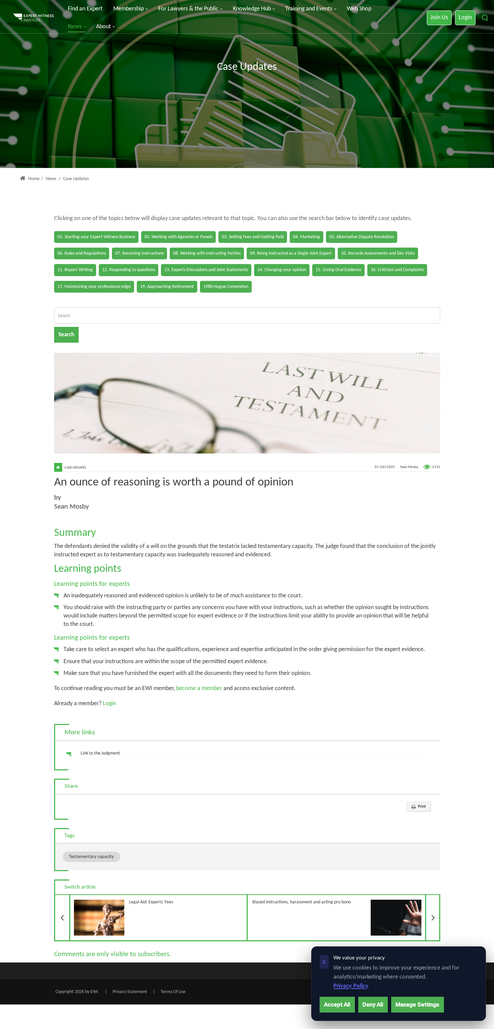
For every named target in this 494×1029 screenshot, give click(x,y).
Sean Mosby (409, 467)
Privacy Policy (350, 986)
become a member (199, 688)
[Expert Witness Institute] (33, 18)
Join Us (439, 17)
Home (33, 178)
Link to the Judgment (100, 753)
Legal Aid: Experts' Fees (121, 900)
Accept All (337, 1004)
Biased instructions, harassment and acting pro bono (346, 900)
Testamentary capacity (91, 856)
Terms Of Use (173, 991)
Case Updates (75, 468)
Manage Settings (417, 1004)
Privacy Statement (130, 991)
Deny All (373, 1004)
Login (465, 17)
